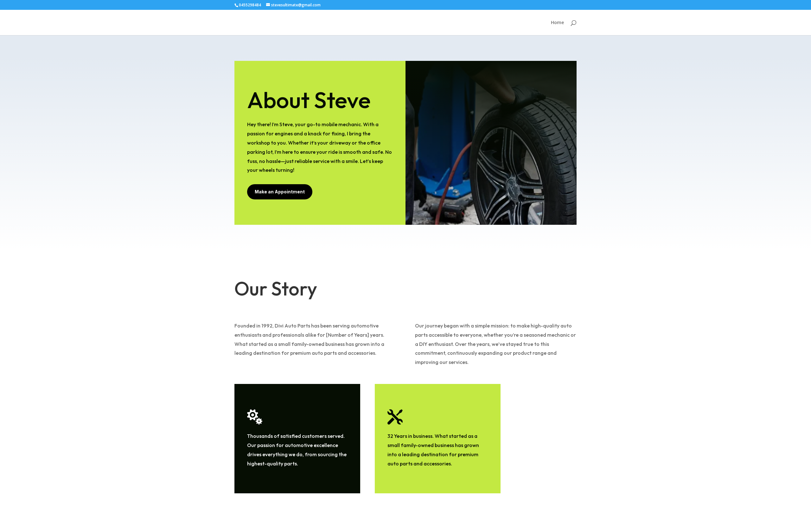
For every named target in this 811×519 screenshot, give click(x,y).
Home (557, 22)
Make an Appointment (280, 191)
